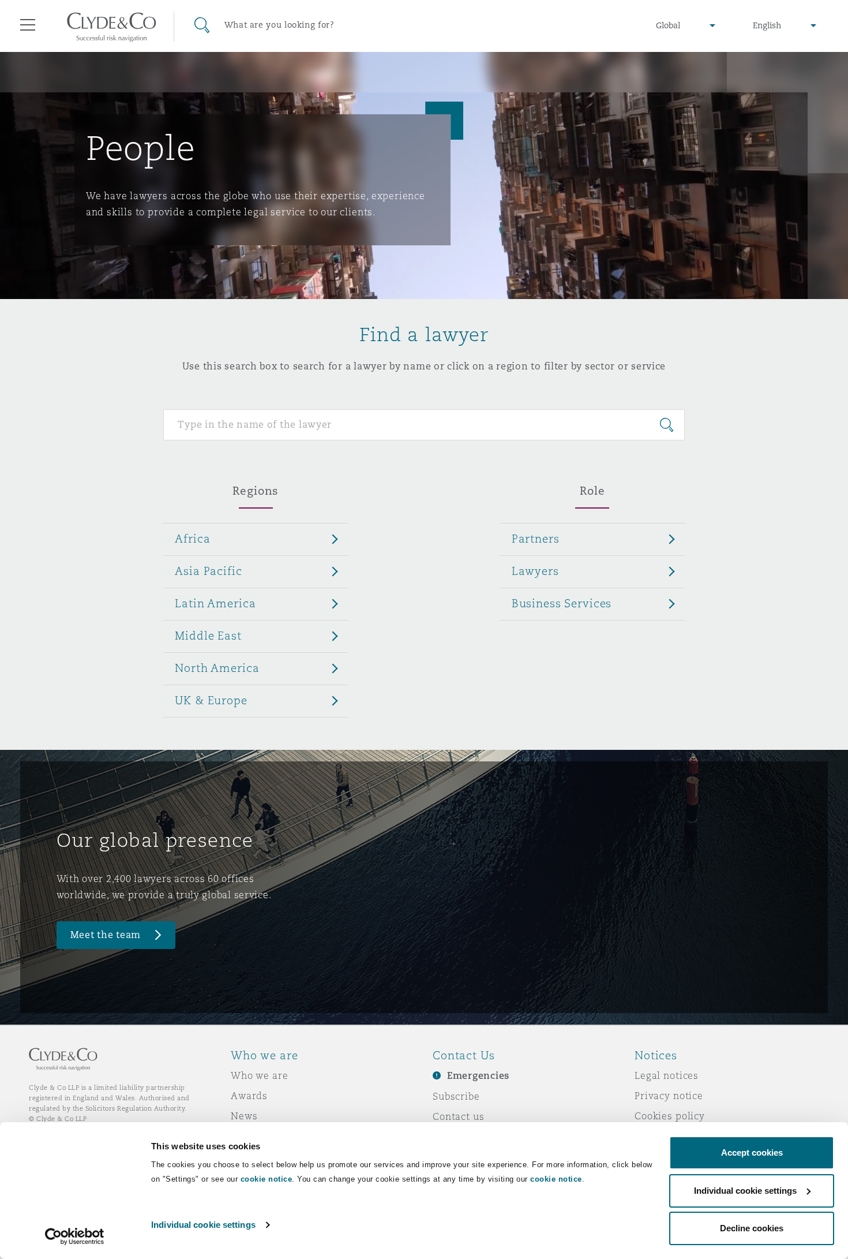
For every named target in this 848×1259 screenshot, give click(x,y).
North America (217, 668)
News (244, 1116)
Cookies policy (670, 1116)
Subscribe (456, 1096)
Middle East (208, 635)
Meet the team (105, 935)
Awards (249, 1095)
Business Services (562, 603)
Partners (536, 539)
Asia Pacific (208, 571)
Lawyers (535, 571)
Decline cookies (751, 1228)
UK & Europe (211, 700)
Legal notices (667, 1075)
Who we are (259, 1075)
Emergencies (478, 1076)
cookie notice (266, 1179)
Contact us (459, 1116)
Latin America (215, 603)
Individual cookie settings (203, 1225)
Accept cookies (752, 1152)
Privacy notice (669, 1095)
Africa (192, 539)
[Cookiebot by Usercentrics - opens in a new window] (74, 1236)
